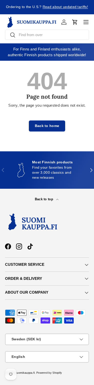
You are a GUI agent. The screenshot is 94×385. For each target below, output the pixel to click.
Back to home (47, 126)
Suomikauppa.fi (25, 372)
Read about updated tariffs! (65, 7)
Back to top (44, 199)
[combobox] (47, 35)
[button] (74, 22)
